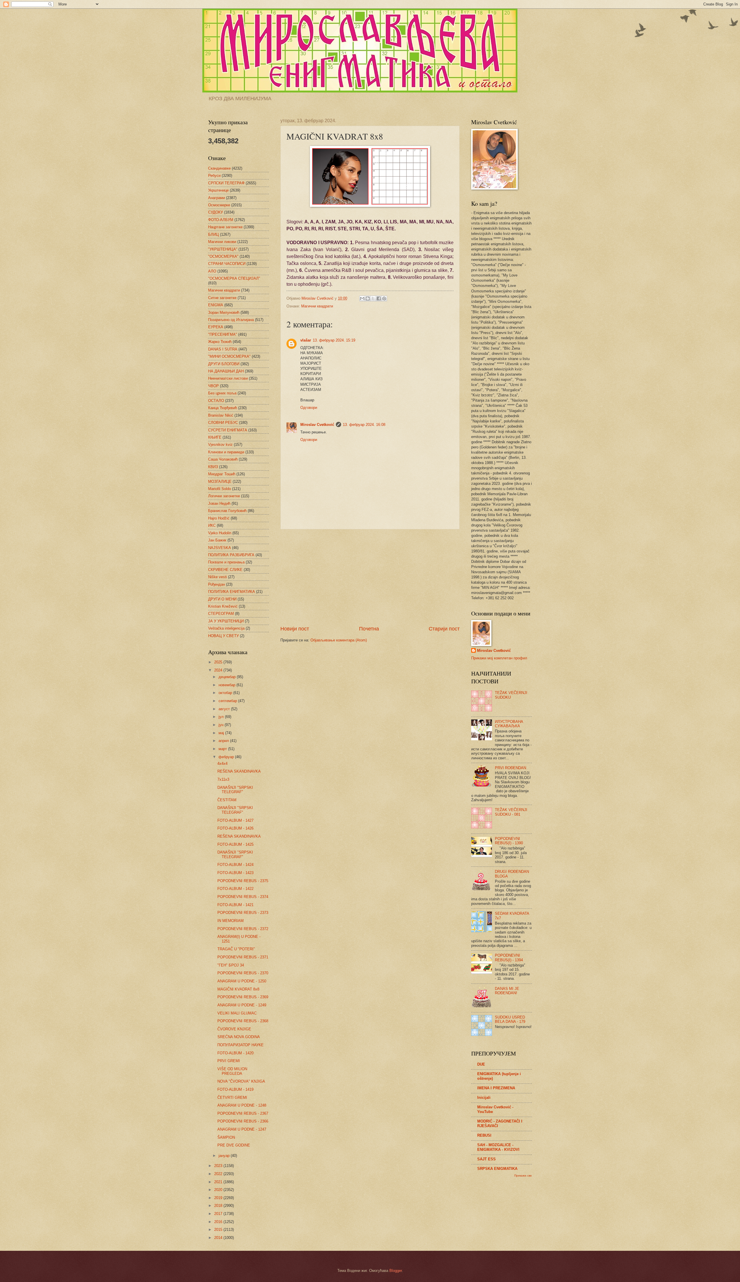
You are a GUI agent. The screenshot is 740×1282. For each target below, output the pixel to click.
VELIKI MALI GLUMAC (237, 1013)
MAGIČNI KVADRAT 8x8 (238, 989)
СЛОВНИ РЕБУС (223, 422)
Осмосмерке (219, 205)
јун (222, 725)
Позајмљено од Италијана (231, 320)
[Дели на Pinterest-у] (384, 298)
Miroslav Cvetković (317, 424)
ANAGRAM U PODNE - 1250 (241, 981)
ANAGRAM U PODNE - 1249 (241, 1005)
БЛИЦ (213, 234)
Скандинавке (219, 168)
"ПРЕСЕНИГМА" (222, 334)
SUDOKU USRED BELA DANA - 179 (510, 1019)
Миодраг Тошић (221, 474)
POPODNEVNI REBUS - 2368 (242, 1021)
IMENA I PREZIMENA (496, 1088)
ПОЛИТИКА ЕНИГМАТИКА (231, 591)
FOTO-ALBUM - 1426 (235, 828)
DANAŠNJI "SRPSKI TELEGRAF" (235, 789)
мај (222, 733)
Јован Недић (219, 503)
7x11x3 (223, 779)
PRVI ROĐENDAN (510, 768)
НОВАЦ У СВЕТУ (223, 636)
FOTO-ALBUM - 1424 (235, 864)
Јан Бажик (217, 540)
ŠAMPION (226, 1137)
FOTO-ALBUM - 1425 (235, 844)
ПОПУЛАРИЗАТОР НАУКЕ (240, 1045)
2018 (218, 1205)
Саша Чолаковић (223, 459)
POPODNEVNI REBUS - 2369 (242, 997)
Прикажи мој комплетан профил (499, 658)
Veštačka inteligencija (226, 628)
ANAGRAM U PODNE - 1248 (241, 1105)
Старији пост (444, 629)
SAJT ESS (486, 1159)
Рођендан (216, 584)
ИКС (212, 525)
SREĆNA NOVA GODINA (238, 1037)
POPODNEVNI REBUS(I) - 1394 (509, 957)
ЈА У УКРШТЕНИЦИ (226, 621)
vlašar (305, 340)
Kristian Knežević (223, 606)
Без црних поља (222, 393)
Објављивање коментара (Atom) (338, 640)
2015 (218, 1229)
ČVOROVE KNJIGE (234, 1029)
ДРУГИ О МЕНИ (222, 599)
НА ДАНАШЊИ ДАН (226, 371)
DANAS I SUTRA (222, 349)
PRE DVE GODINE (233, 1145)
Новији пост (294, 629)
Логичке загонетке (224, 496)
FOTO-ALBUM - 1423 (235, 873)
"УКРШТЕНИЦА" (222, 249)
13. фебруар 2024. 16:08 (364, 424)
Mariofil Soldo (219, 489)
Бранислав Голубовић (227, 511)
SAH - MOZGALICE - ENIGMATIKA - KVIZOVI (498, 1147)
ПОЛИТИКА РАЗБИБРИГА (231, 555)
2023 (218, 1166)
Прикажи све (523, 1175)
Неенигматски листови (228, 378)
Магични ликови (222, 242)
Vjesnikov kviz (220, 444)
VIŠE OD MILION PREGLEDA (232, 1071)
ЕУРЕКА (215, 327)
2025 (218, 662)
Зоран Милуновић (223, 312)
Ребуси (214, 175)
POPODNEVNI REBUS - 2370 (242, 973)
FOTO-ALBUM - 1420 (235, 1053)
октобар (226, 693)
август (225, 709)
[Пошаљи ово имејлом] (362, 298)
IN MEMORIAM (230, 921)
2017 (218, 1214)
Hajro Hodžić (219, 518)
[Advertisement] (370, 577)
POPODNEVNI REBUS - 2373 (242, 912)
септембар (228, 701)
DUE (481, 1064)
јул (222, 717)
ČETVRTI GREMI (232, 1097)
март (223, 749)
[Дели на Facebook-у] (379, 298)
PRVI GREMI (228, 1061)
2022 (218, 1174)
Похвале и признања (226, 562)
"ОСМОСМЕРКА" (223, 256)
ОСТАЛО (216, 400)
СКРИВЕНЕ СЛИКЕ (225, 569)
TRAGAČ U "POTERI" (236, 949)
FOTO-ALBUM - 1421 (235, 905)
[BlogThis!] (368, 298)
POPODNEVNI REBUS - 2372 (242, 929)
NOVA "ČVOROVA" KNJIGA (241, 1081)
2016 (218, 1222)
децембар (228, 677)
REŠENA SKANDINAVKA (239, 771)
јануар (225, 1155)
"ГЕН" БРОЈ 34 (230, 965)
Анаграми (216, 198)
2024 (218, 670)
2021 (218, 1182)
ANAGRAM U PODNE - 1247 (241, 1129)
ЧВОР (213, 386)
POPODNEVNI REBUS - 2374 (242, 897)
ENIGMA (215, 305)
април (224, 741)
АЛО (212, 271)
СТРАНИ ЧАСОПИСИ (226, 263)
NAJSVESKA (219, 548)
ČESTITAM (226, 800)
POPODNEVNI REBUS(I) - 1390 (509, 840)
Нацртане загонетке (225, 227)
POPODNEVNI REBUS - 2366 (242, 1121)
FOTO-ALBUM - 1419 (235, 1089)
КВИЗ (213, 467)
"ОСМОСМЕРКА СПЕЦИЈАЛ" (234, 278)
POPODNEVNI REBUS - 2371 (242, 957)
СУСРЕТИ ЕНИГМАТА (227, 430)
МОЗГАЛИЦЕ (220, 481)
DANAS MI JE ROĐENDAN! (507, 990)
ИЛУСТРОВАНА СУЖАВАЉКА (509, 723)
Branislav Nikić (220, 415)
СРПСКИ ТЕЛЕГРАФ (226, 183)
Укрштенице (218, 190)
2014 (218, 1237)
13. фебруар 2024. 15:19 (334, 340)
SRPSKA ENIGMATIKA (497, 1168)
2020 (218, 1190)
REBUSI (484, 1135)
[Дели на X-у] (373, 298)
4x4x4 (222, 763)
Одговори (308, 407)
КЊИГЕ (214, 437)
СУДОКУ (215, 212)
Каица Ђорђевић (222, 408)
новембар (227, 685)
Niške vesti (217, 577)
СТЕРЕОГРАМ (221, 613)
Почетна (369, 629)
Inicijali (484, 1097)
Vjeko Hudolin (219, 533)
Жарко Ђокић (220, 341)
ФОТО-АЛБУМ (220, 220)
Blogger (395, 1270)
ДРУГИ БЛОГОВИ (223, 364)
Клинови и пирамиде (226, 452)
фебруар (227, 757)
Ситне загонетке (222, 298)
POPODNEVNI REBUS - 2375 (242, 881)
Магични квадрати (317, 306)
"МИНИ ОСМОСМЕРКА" (229, 356)
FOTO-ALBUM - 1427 (235, 820)
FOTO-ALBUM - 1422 (235, 888)
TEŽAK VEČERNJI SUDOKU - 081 (511, 812)
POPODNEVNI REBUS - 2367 (242, 1113)
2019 (218, 1198)
